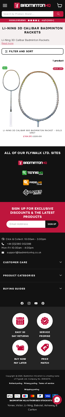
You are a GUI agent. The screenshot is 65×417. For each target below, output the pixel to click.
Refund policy (15, 383)
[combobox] (32, 14)
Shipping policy (31, 389)
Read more (7, 43)
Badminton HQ (30, 376)
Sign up (52, 224)
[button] (5, 5)
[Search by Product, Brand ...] (58, 14)
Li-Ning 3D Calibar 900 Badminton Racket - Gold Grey (32, 131)
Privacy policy (30, 383)
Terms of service (46, 383)
